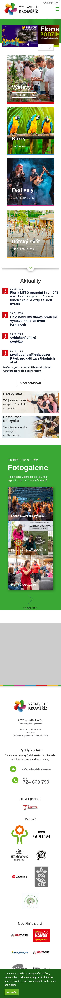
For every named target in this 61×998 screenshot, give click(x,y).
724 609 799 (36, 780)
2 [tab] (14, 45)
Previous (42, 47)
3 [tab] (19, 45)
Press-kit (30, 732)
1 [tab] (8, 45)
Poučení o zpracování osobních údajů (30, 735)
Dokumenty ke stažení (30, 729)
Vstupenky (50, 3)
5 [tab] (30, 45)
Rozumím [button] (11, 992)
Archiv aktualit (30, 382)
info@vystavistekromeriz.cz (36, 769)
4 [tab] (25, 45)
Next (50, 47)
